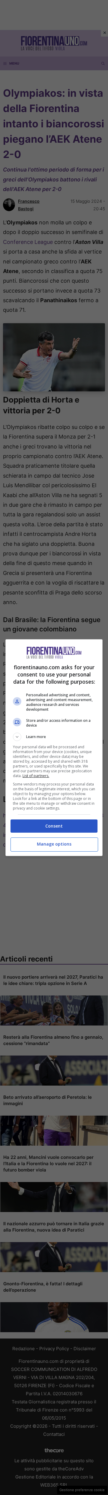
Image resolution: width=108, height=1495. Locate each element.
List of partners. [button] (35, 775)
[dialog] (54, 747)
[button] (54, 737)
